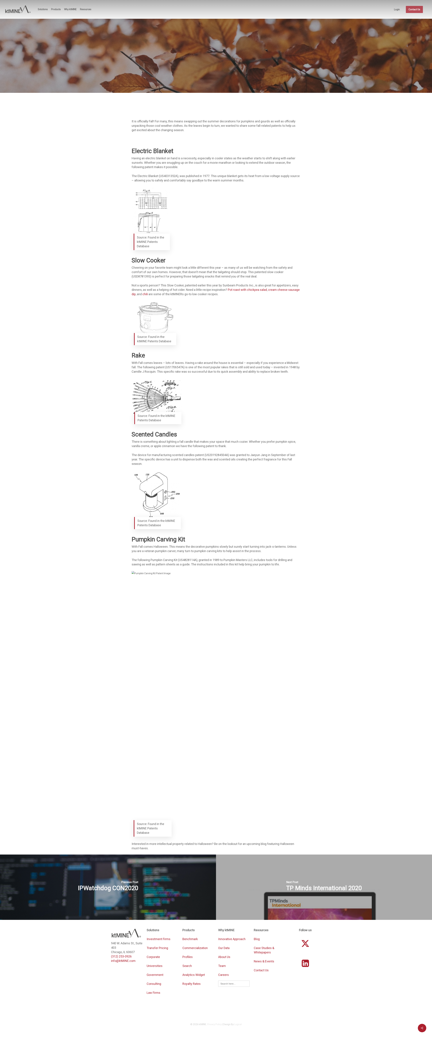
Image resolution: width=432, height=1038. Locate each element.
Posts (234, 74)
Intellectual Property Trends (210, 74)
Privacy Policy (214, 1024)
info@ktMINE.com (123, 961)
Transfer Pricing (157, 948)
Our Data (224, 948)
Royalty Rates (191, 984)
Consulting (154, 984)
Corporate (153, 957)
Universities (155, 966)
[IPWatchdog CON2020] (108, 887)
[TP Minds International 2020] (324, 887)
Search (187, 966)
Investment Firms (158, 939)
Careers (223, 975)
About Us (224, 957)
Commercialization (195, 948)
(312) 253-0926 (121, 956)
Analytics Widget (193, 975)
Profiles (187, 957)
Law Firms (153, 992)
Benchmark (190, 939)
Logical (238, 1024)
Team (222, 966)
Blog (257, 939)
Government (155, 975)
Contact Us (261, 970)
